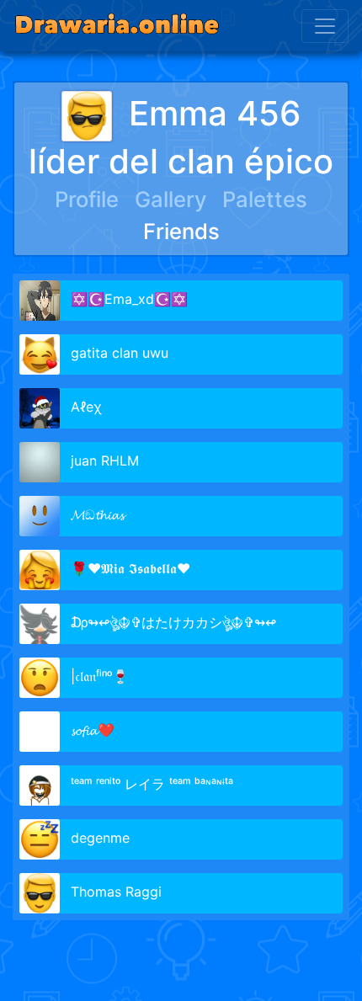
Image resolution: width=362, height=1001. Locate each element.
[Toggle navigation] (325, 26)
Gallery (171, 199)
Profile (87, 199)
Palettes (264, 199)
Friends (181, 231)
